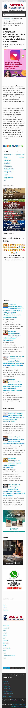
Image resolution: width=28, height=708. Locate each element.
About (5, 607)
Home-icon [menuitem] (6, 626)
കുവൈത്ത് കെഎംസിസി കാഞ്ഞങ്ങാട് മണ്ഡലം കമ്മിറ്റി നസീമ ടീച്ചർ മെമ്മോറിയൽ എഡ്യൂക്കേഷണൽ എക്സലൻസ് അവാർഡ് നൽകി (13, 361)
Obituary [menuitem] (5, 641)
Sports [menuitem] (5, 636)
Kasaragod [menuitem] (6, 628)
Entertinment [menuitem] (6, 648)
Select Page (21, 1)
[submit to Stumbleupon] (10, 146)
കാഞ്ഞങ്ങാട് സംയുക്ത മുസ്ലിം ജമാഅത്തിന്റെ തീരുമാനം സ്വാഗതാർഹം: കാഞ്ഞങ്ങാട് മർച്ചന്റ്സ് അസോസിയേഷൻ (13, 417)
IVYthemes (16, 704)
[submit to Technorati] (22, 146)
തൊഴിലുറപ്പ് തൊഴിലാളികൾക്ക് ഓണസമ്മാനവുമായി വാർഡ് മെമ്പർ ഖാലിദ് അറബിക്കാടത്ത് (12, 336)
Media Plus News (16, 700)
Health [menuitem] (4, 646)
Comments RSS (22, 706)
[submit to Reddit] (19, 146)
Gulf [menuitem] (4, 638)
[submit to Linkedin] (17, 146)
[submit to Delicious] (15, 146)
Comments (14, 668)
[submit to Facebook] (4, 146)
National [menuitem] (5, 633)
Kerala (4, 29)
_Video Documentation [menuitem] (9, 656)
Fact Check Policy (7, 691)
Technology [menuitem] (6, 643)
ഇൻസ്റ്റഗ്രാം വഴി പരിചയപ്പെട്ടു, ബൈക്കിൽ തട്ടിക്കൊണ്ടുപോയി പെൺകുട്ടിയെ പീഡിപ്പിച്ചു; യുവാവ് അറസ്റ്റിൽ (14, 37)
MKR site (22, 704)
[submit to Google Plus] (8, 146)
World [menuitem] (4, 651)
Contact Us (6, 684)
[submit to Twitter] (6, 146)
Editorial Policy (7, 689)
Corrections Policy (8, 694)
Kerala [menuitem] (4, 631)
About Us (5, 681)
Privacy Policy (6, 686)
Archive (21, 668)
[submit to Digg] (13, 146)
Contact (6, 610)
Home (5, 605)
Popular (6, 668)
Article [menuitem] (4, 653)
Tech (6, 29)
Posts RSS (13, 706)
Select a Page (7, 12)
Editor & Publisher (8, 696)
